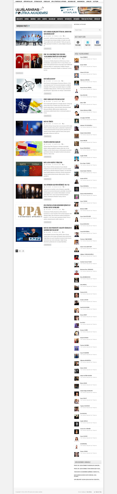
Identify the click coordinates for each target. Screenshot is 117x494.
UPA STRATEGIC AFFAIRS (58, 1)
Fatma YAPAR (84, 451)
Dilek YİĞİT (83, 102)
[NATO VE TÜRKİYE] (29, 136)
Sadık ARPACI (84, 421)
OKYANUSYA (68, 19)
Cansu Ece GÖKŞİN (85, 428)
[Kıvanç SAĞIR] (76, 335)
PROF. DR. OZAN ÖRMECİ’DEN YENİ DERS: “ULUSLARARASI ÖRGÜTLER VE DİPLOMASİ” (55, 55)
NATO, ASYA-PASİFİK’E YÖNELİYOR (53, 162)
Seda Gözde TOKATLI (85, 171)
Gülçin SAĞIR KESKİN (86, 375)
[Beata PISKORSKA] (76, 153)
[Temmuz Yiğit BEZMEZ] (76, 244)
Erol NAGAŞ (83, 413)
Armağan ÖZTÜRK (85, 118)
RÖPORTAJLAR (28, 1)
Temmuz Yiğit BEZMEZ (86, 239)
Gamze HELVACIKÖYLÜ (86, 193)
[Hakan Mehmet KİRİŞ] (76, 115)
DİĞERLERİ (97, 19)
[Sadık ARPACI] (76, 426)
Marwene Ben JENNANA (86, 269)
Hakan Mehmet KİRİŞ (85, 110)
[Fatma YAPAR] (76, 456)
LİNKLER (88, 1)
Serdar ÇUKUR (84, 299)
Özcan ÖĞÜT (83, 315)
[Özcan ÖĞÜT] (76, 320)
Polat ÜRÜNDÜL (84, 186)
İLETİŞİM (95, 1)
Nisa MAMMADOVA (85, 277)
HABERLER (19, 1)
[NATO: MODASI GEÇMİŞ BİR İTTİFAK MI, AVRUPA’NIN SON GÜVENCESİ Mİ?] (29, 46)
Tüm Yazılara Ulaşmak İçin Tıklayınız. (88, 58)
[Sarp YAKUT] (76, 403)
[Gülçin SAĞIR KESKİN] (76, 380)
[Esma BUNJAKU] (76, 229)
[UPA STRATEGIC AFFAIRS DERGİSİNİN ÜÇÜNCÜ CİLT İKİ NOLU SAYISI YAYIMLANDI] (29, 220)
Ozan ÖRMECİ (84, 57)
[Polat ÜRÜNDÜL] (76, 191)
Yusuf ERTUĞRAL (85, 231)
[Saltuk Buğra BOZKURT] (76, 396)
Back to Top (98, 492)
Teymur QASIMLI (84, 345)
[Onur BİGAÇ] (76, 290)
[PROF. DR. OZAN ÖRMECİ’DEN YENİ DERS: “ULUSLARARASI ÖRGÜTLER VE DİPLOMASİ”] (29, 69)
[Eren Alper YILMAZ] (76, 168)
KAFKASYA (60, 19)
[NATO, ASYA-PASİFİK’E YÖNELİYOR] (29, 177)
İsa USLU (82, 322)
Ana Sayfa (20, 19)
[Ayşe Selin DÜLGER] (76, 221)
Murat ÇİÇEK (83, 383)
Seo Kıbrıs (89, 492)
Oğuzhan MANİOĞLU (85, 360)
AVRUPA (44, 19)
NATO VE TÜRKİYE (48, 122)
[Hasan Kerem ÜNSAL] (76, 92)
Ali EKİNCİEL (83, 443)
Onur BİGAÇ (83, 284)
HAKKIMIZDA (81, 1)
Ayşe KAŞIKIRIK (84, 353)
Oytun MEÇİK (83, 140)
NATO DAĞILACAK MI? (49, 79)
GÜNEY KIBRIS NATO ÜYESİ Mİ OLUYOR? (54, 99)
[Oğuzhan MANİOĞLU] (76, 365)
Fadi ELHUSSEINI (84, 307)
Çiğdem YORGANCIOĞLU (87, 254)
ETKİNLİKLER (38, 1)
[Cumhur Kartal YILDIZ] (76, 267)
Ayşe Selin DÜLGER (85, 216)
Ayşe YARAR (83, 201)
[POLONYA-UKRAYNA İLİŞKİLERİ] (29, 156)
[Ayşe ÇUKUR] (76, 441)
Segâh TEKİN (83, 155)
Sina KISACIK (83, 95)
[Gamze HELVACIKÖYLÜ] (76, 199)
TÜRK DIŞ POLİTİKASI (86, 19)
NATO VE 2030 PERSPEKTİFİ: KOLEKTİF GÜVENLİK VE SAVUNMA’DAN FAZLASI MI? (58, 229)
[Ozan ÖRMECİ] (76, 62)
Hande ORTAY (84, 178)
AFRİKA (27, 19)
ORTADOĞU (76, 19)
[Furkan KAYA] (76, 297)
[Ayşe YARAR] (76, 206)
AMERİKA (33, 19)
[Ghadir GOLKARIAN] (76, 138)
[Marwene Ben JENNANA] (76, 274)
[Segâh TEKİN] (76, 161)
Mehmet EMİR (83, 209)
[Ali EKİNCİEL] (76, 449)
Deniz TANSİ (83, 64)
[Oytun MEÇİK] (76, 145)
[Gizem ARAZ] (76, 373)
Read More (48, 48)
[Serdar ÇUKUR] (76, 305)
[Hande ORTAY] (76, 183)
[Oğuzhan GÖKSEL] (76, 85)
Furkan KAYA (83, 292)
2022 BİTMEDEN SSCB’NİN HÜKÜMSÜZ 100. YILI (56, 185)
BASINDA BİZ (72, 1)
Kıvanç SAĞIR (84, 330)
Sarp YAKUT (83, 398)
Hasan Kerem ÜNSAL (86, 87)
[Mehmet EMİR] (76, 214)
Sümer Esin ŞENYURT (86, 246)
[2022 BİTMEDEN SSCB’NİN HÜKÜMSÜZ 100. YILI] (29, 199)
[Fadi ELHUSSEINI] (76, 312)
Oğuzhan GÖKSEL (85, 80)
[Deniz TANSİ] (76, 70)
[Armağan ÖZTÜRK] (76, 123)
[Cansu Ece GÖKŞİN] (76, 434)
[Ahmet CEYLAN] (76, 77)
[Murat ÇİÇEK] (76, 388)
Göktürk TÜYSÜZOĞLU (86, 125)
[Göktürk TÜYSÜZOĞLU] (76, 130)
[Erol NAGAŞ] (76, 418)
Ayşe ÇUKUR (83, 436)
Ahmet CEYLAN (84, 72)
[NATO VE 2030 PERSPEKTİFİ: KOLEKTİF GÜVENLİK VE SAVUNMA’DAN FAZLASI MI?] (29, 242)
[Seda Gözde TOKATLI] (76, 176)
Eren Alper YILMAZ (85, 163)
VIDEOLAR (47, 1)
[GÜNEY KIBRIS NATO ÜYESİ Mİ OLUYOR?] (29, 114)
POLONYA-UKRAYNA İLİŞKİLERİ (52, 142)
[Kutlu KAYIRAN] (76, 343)
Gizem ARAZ (83, 368)
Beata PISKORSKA (85, 148)
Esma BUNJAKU (84, 224)
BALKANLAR (52, 19)
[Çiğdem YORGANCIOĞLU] (76, 259)
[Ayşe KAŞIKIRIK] (76, 358)
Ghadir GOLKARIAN (85, 133)
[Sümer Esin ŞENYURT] (76, 252)
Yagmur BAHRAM (85, 406)
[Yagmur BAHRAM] (76, 411)
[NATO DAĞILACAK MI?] (29, 93)
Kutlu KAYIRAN (84, 337)
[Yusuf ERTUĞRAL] (76, 236)
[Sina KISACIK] (76, 100)
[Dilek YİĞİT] (76, 108)
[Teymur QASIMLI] (76, 350)
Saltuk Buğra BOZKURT (86, 390)
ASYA (39, 19)
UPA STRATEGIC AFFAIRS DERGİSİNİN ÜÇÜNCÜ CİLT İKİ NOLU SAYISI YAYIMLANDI (57, 206)
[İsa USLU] (76, 327)
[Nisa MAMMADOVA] (76, 282)
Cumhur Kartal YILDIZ (86, 262)
